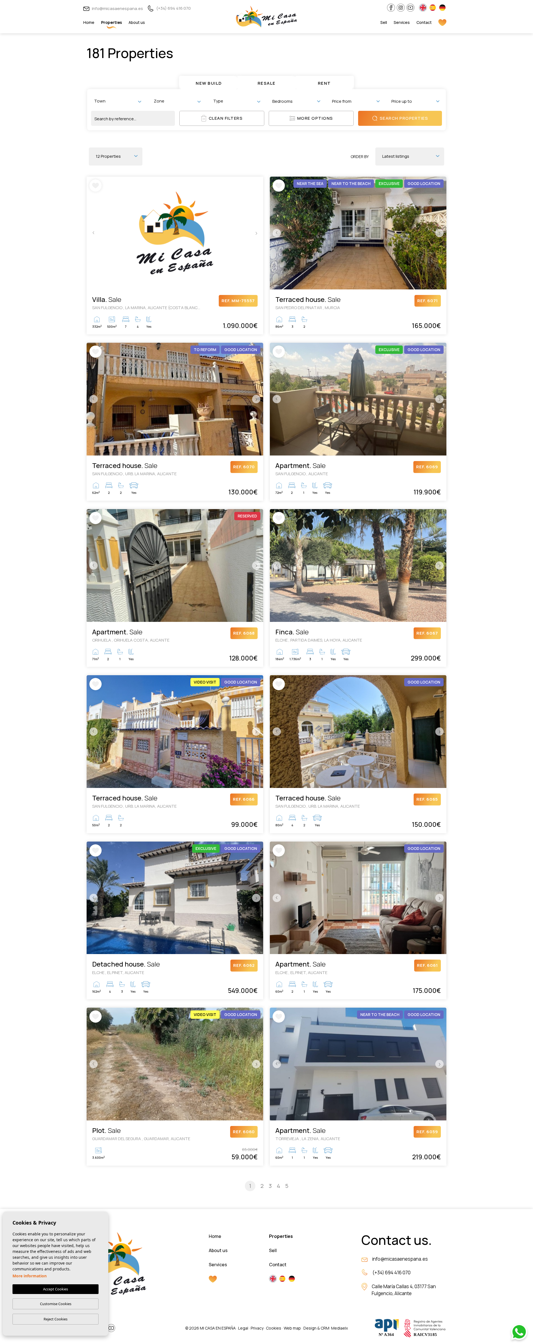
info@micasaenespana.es (117, 8)
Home (88, 22)
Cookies (273, 1328)
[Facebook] (391, 8)
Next (257, 233)
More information (29, 1275)
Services (402, 22)
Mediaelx (339, 1328)
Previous (92, 233)
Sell (383, 22)
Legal (243, 1328)
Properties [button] (111, 22)
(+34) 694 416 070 (173, 8)
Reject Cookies (55, 1319)
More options (315, 118)
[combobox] (117, 101)
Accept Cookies (55, 1289)
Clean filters (226, 118)
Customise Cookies (55, 1303)
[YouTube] (410, 8)
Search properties (404, 118)
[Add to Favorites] (95, 185)
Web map (292, 1328)
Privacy (257, 1328)
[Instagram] (401, 8)
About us (137, 22)
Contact (424, 22)
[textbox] (119, 101)
